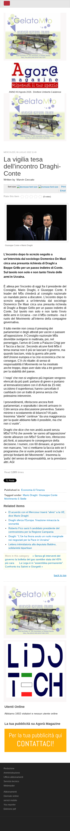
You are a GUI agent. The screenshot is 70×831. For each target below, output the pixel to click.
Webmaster (9, 785)
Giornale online (11, 796)
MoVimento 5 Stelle (15, 498)
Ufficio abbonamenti (13, 777)
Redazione (9, 768)
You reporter (10, 804)
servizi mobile (10, 800)
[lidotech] (35, 669)
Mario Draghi (30, 495)
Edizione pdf (10, 809)
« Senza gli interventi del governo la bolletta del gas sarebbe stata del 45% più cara (33, 559)
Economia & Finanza (33, 489)
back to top (60, 575)
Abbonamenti (10, 792)
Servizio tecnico (11, 781)
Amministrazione (12, 773)
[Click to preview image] (36, 222)
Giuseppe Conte (48, 495)
